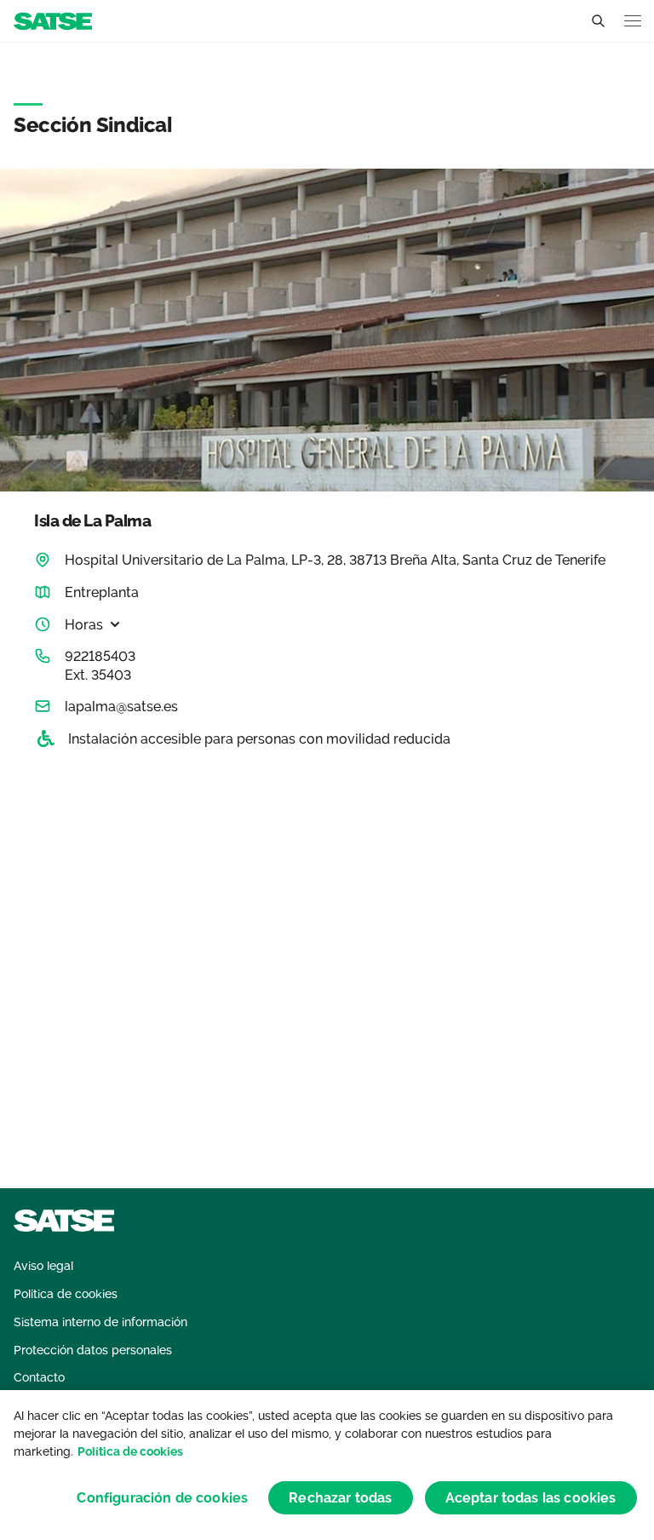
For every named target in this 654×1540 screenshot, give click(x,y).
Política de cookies (130, 1451)
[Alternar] (598, 21)
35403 (111, 675)
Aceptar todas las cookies (531, 1498)
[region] (327, 1465)
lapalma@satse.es (121, 706)
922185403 (100, 656)
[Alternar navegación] (633, 21)
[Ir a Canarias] (53, 20)
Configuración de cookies (162, 1498)
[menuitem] (43, 1266)
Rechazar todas (340, 1498)
